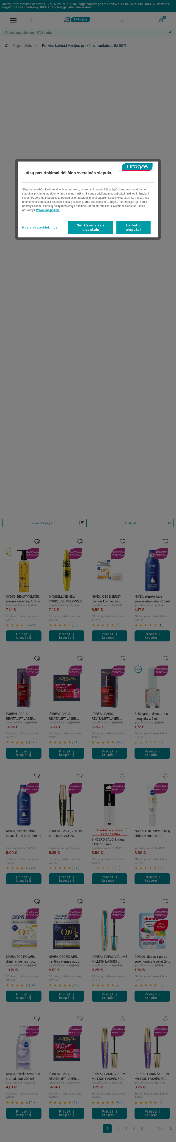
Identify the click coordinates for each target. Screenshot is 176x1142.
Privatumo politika (48, 210)
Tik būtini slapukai (133, 227)
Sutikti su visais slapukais (91, 227)
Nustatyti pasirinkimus (39, 227)
